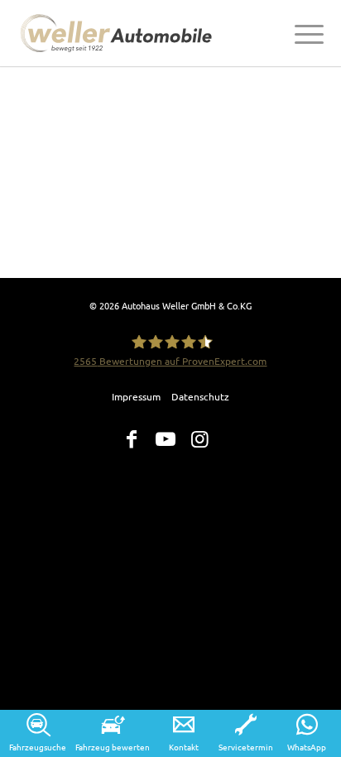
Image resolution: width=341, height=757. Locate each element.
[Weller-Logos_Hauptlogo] (118, 33)
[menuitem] (301, 33)
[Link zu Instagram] (199, 439)
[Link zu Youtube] (165, 439)
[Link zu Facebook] (131, 439)
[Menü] (301, 33)
